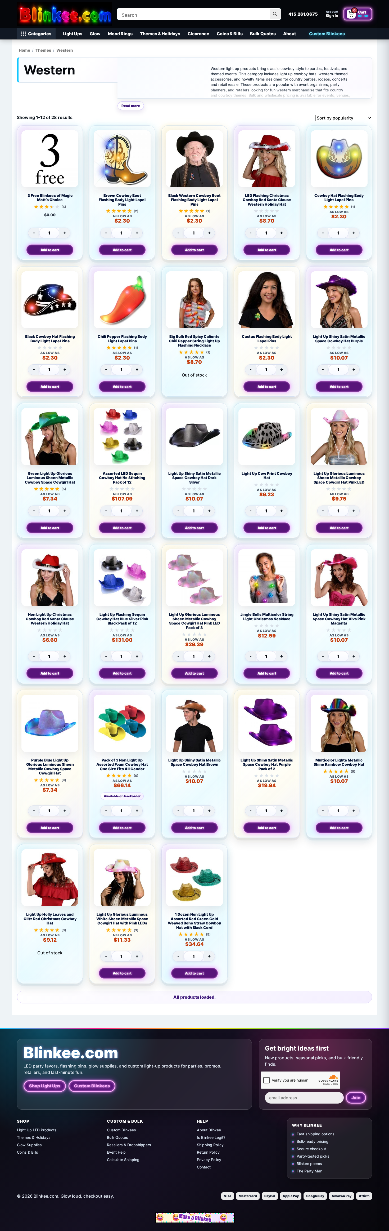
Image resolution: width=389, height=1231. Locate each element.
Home (24, 50)
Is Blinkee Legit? (211, 1137)
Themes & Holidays (160, 33)
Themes (43, 50)
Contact (204, 1167)
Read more (130, 106)
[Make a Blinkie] (195, 1217)
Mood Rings (120, 33)
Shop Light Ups (44, 1086)
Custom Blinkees (327, 33)
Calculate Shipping (123, 1159)
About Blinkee (209, 1130)
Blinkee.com (71, 1053)
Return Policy (208, 1152)
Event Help (116, 1152)
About (289, 33)
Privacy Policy (209, 1159)
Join (355, 1097)
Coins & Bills (230, 33)
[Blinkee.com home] (64, 14)
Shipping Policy (210, 1145)
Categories (39, 33)
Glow (95, 33)
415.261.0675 (303, 14)
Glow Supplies (29, 1145)
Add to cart (49, 250)
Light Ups (72, 33)
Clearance (198, 33)
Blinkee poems (309, 1163)
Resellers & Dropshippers (129, 1145)
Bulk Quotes (263, 33)
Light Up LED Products (37, 1130)
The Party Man (309, 1171)
